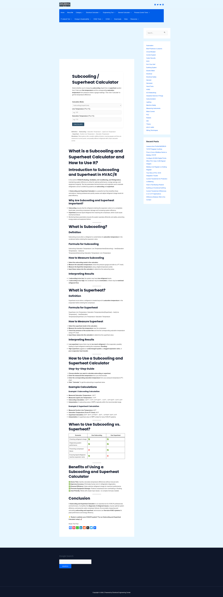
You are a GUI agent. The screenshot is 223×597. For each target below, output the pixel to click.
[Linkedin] (163, 4)
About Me (70, 12)
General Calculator (124, 12)
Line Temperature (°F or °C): (81, 109)
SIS (147, 121)
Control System (151, 55)
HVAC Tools (97, 19)
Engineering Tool (108, 12)
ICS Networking (151, 93)
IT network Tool (65, 19)
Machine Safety (151, 105)
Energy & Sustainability (82, 19)
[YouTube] (160, 4)
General (148, 80)
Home (62, 12)
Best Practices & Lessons (154, 49)
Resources (133, 19)
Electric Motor (150, 71)
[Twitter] (158, 4)
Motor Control (150, 111)
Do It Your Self (150, 64)
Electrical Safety (151, 77)
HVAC (148, 89)
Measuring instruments (153, 108)
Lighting (148, 102)
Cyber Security (150, 58)
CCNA (108, 19)
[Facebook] (155, 4)
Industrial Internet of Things (154, 96)
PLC (147, 115)
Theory (148, 124)
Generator (149, 83)
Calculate (78, 124)
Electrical (149, 74)
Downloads (117, 19)
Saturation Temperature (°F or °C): (83, 116)
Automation (149, 45)
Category (79, 12)
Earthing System (151, 67)
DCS (147, 61)
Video (126, 19)
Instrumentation (151, 99)
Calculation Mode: (78, 102)
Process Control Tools (141, 12)
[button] (82, 12)
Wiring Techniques (152, 130)
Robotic (148, 118)
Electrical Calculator (92, 12)
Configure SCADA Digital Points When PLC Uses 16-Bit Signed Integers (156, 161)
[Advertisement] (96, 46)
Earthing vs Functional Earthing (156, 188)
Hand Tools (149, 86)
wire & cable (150, 127)
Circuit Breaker (151, 52)
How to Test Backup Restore (155, 185)
